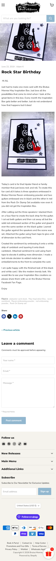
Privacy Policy (11, 549)
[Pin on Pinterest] (21, 316)
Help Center (40, 543)
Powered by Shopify (28, 555)
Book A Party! (13, 543)
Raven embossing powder (22, 301)
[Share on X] (9, 316)
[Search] (50, 18)
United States (26, 505)
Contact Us (27, 543)
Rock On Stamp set (18, 303)
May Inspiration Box (37, 299)
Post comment (14, 420)
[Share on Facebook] (3, 316)
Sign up (44, 491)
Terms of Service (39, 546)
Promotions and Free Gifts (17, 546)
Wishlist (24, 549)
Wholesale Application (41, 549)
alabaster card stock (18, 299)
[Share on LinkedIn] (15, 316)
